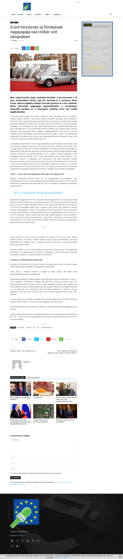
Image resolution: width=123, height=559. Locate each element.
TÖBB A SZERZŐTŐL (33, 377)
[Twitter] (28, 48)
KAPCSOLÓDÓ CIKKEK (18, 377)
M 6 (34, 327)
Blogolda (57, 14)
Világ (29, 14)
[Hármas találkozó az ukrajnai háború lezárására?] (20, 389)
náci (38, 327)
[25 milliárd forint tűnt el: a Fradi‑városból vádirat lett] (43, 411)
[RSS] (38, 541)
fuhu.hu (88, 50)
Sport (47, 14)
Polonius (15, 40)
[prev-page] (11, 427)
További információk (61, 557)
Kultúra (38, 14)
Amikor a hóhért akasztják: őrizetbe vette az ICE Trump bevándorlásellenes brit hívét (66, 399)
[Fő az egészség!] (43, 389)
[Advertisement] (78, 7)
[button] (110, 15)
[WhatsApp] (37, 48)
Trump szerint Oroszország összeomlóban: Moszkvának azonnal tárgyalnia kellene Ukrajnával (20, 422)
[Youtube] (17, 546)
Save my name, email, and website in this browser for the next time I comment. (37, 473)
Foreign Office (20, 327)
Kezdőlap (12, 20)
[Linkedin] (28, 541)
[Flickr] (22, 541)
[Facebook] (24, 48)
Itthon (20, 14)
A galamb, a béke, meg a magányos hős (22, 351)
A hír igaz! (88, 25)
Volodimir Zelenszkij (46, 327)
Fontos (23, 20)
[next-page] (14, 427)
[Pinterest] (32, 48)
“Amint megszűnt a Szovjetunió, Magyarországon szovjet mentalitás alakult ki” (62, 352)
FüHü (13, 14)
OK (71, 557)
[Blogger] (12, 541)
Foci (35, 417)
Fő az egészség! (37, 397)
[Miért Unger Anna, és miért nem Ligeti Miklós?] (66, 411)
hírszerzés (28, 327)
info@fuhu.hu (21, 535)
